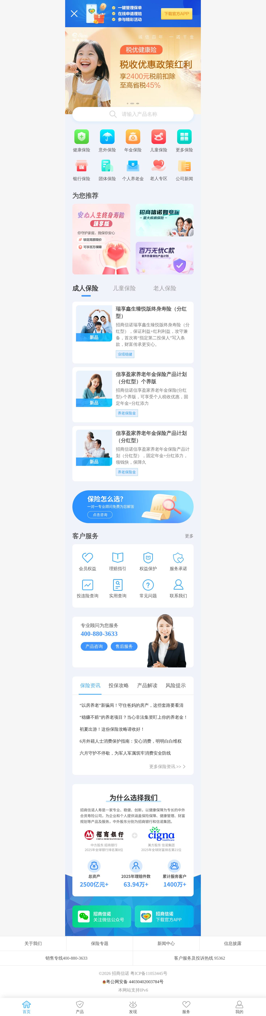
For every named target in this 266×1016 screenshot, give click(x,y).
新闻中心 (166, 943)
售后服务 (124, 646)
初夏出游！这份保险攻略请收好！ (112, 729)
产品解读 (147, 685)
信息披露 (232, 943)
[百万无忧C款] (165, 258)
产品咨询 (94, 646)
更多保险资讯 (165, 766)
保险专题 (99, 943)
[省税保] (133, 70)
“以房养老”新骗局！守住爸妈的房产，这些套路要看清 (131, 705)
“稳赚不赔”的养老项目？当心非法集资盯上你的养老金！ (133, 717)
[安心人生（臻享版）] (101, 239)
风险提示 (176, 685)
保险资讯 (90, 685)
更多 (189, 536)
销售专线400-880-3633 (66, 958)
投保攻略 (119, 685)
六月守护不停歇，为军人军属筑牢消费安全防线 (125, 753)
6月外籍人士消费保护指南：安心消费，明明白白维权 (131, 741)
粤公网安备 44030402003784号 (135, 981)
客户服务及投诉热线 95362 (199, 958)
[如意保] (165, 220)
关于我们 (33, 943)
